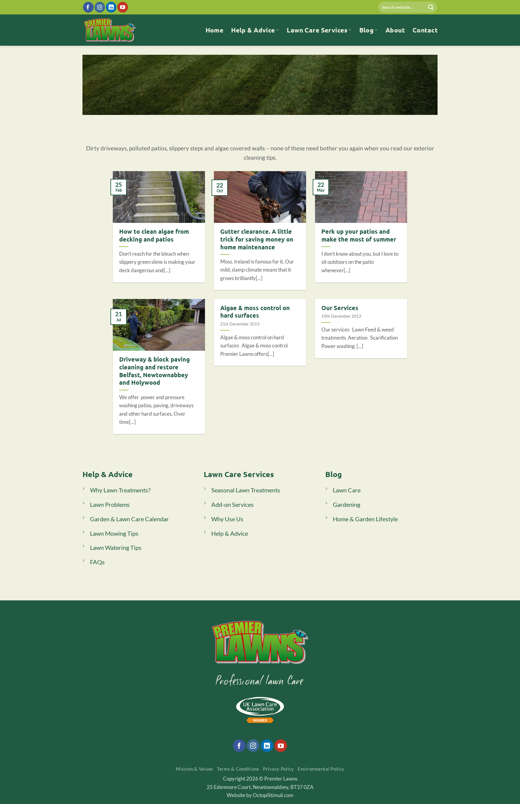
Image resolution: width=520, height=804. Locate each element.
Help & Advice (253, 30)
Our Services (339, 308)
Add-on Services (232, 504)
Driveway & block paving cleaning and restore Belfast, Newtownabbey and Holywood (154, 371)
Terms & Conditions (238, 769)
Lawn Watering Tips (115, 547)
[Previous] (247, 122)
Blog (366, 30)
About (395, 30)
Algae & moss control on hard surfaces (255, 311)
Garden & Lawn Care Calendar (129, 518)
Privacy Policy (278, 769)
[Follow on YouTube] (122, 7)
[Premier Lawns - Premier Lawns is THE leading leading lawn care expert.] (109, 30)
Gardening (346, 504)
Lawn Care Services (317, 30)
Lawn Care (347, 490)
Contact (425, 30)
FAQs (97, 561)
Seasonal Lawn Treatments (245, 490)
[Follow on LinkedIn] (111, 7)
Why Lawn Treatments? (120, 490)
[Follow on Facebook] (88, 7)
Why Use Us (227, 518)
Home (215, 30)
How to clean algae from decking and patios (154, 235)
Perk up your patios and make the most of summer (358, 235)
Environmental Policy (321, 769)
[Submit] (431, 7)
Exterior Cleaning (269, 111)
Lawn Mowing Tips (114, 533)
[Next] (267, 122)
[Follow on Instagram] (99, 7)
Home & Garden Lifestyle (365, 518)
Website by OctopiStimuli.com (260, 795)
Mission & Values (194, 769)
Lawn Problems (110, 504)
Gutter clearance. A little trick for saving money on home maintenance (256, 239)
